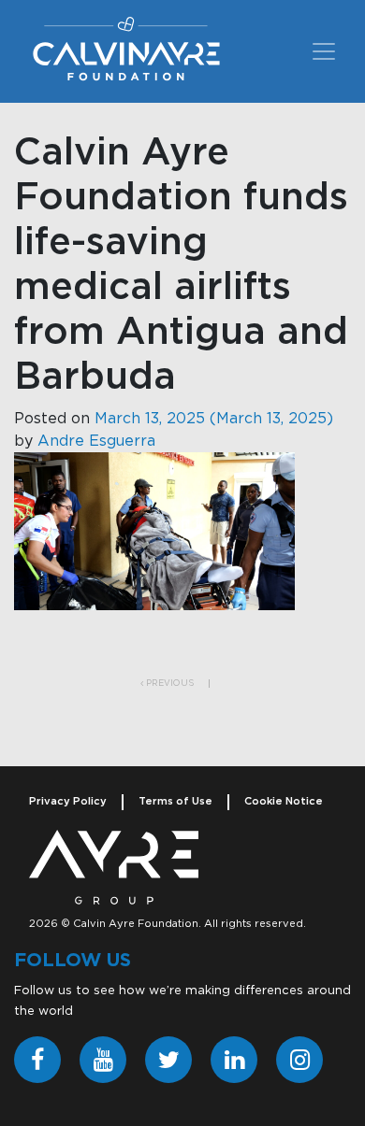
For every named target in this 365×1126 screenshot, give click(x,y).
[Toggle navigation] (324, 51)
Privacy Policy (68, 801)
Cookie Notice (283, 801)
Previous (168, 683)
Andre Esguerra (96, 441)
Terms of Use (175, 801)
